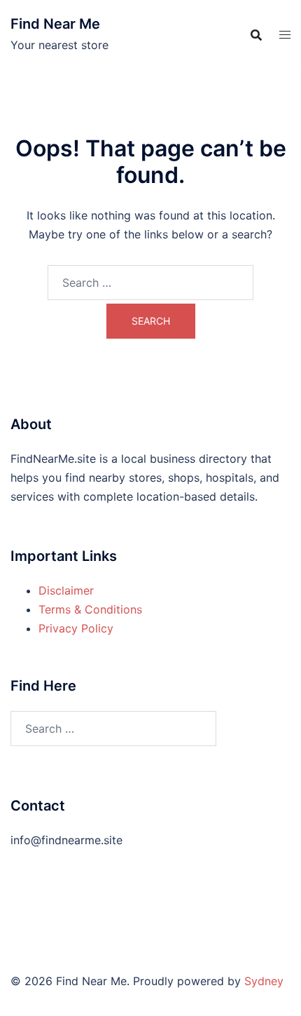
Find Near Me (55, 23)
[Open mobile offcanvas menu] (284, 34)
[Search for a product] (256, 35)
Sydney (264, 981)
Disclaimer (66, 590)
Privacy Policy (75, 628)
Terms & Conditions (90, 609)
